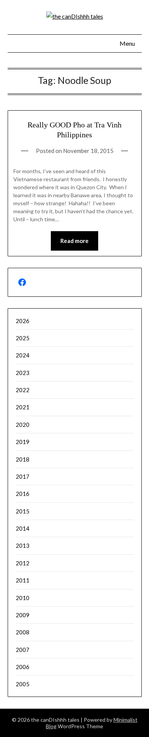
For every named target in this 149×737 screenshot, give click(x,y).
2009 (22, 614)
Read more (74, 240)
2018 (22, 459)
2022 (22, 389)
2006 (22, 666)
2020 (22, 424)
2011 (22, 580)
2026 (22, 320)
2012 (22, 563)
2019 (22, 441)
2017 (22, 476)
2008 (22, 632)
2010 (22, 597)
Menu (127, 43)
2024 (22, 355)
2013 (22, 545)
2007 (22, 649)
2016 (22, 493)
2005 (22, 684)
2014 (22, 528)
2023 (22, 372)
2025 (22, 338)
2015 (22, 511)
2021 (22, 407)
